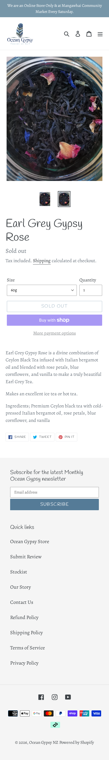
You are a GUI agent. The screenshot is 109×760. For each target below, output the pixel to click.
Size (11, 280)
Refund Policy (24, 617)
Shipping (42, 260)
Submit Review (26, 556)
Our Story (20, 587)
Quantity (87, 280)
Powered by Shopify (76, 742)
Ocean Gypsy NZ (43, 742)
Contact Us (21, 602)
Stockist (18, 571)
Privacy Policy (24, 663)
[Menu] (100, 33)
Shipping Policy (26, 632)
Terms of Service (27, 647)
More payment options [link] (54, 333)
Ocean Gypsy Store (29, 541)
